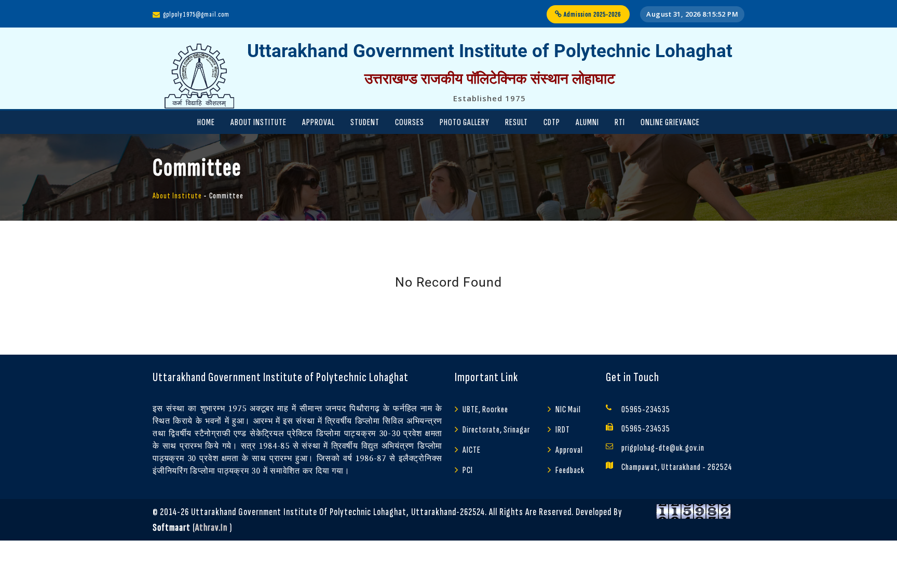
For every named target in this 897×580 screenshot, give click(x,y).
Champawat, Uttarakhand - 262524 (676, 467)
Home (206, 122)
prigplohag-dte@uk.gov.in (662, 447)
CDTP (551, 122)
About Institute (258, 122)
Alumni (587, 122)
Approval (318, 122)
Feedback (570, 470)
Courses (409, 122)
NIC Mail (568, 409)
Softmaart (172, 527)
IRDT (562, 429)
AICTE (472, 449)
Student (364, 122)
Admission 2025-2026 (591, 14)
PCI (468, 470)
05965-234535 (645, 409)
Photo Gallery (465, 122)
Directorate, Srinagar (496, 429)
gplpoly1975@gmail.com (196, 14)
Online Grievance (670, 122)
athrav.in (211, 527)
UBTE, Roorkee (485, 409)
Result (516, 122)
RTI (620, 122)
